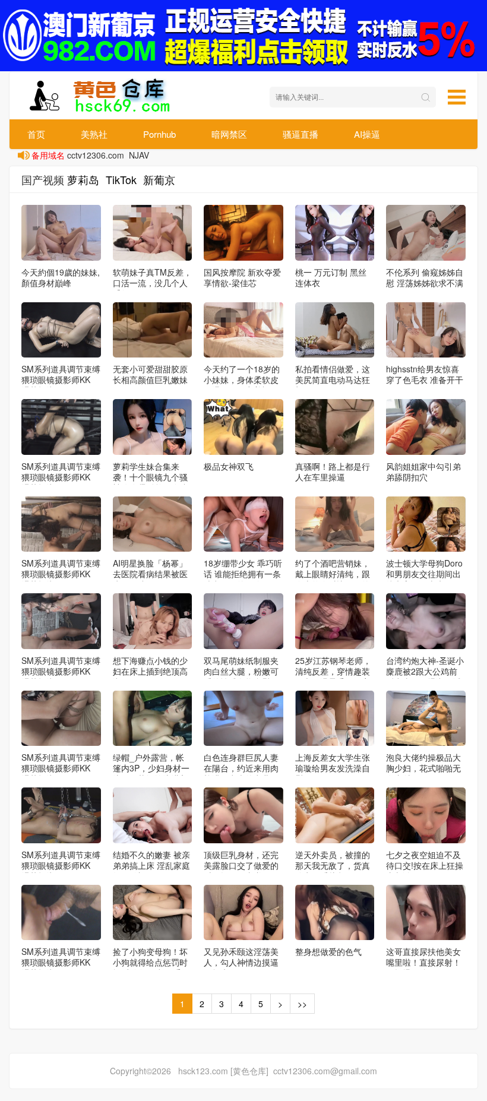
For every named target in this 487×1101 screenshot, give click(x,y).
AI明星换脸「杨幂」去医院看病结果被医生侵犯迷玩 (150, 573)
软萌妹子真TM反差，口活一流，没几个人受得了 (152, 282)
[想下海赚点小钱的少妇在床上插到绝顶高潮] (152, 621)
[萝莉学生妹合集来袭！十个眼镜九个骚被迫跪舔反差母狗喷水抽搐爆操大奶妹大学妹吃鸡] (152, 427)
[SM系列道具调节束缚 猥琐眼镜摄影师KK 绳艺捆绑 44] (61, 621)
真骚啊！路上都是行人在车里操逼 (332, 471)
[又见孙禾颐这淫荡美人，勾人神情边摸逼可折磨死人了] (243, 913)
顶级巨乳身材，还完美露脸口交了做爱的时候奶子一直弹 (241, 865)
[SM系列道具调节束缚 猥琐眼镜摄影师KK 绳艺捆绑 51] (61, 330)
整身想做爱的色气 (328, 951)
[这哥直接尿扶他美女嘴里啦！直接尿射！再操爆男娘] (426, 913)
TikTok (121, 179)
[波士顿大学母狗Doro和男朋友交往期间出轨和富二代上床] (426, 524)
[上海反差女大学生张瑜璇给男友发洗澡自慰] (335, 718)
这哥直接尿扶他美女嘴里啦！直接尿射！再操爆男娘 (423, 962)
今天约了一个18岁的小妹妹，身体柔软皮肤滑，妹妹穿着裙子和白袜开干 (242, 385)
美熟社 (94, 134)
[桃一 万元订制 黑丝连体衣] (335, 233)
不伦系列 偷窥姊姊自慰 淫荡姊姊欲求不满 (424, 277)
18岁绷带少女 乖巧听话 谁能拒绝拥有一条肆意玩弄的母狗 (243, 573)
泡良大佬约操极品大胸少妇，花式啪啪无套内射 (423, 767)
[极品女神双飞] (243, 427)
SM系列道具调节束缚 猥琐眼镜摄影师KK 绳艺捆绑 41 (60, 962)
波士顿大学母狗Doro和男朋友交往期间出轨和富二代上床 (424, 573)
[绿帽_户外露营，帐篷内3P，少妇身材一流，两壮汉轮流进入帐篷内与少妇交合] (152, 718)
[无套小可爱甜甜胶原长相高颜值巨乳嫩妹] (152, 330)
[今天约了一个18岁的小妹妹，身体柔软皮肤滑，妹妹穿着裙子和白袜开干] (243, 330)
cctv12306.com (95, 155)
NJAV (139, 155)
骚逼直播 (300, 134)
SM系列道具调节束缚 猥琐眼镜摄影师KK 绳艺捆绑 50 (60, 476)
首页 (36, 134)
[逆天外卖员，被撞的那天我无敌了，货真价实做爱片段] (335, 815)
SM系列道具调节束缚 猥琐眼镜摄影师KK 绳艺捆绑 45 (60, 573)
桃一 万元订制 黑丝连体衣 (330, 277)
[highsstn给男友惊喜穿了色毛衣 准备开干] (426, 330)
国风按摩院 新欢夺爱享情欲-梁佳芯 (242, 277)
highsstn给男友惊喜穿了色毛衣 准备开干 (424, 374)
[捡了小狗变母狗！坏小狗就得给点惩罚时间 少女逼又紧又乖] (152, 913)
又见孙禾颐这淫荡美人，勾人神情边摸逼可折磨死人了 (241, 962)
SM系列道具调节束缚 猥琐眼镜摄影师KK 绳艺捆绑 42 (60, 865)
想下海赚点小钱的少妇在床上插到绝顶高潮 (150, 671)
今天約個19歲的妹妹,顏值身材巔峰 (60, 277)
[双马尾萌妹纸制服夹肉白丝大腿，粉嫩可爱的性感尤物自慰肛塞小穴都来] (243, 621)
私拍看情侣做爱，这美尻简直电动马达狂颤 (332, 379)
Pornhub (159, 134)
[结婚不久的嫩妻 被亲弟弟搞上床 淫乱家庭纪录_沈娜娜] (152, 815)
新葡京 (159, 179)
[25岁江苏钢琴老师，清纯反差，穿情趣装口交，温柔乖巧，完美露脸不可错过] (335, 621)
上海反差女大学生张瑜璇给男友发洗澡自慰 (332, 767)
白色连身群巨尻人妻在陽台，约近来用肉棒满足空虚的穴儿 (241, 767)
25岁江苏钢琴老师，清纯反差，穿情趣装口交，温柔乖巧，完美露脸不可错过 (333, 676)
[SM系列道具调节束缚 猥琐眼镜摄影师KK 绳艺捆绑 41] (61, 913)
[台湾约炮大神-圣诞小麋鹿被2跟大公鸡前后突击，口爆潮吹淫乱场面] (426, 621)
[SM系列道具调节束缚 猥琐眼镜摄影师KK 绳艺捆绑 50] (61, 427)
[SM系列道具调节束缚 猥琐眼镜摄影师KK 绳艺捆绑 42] (61, 815)
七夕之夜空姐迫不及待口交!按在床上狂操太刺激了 (424, 865)
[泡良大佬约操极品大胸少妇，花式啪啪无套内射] (426, 718)
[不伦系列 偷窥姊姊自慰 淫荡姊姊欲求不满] (426, 233)
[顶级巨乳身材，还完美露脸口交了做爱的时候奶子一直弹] (243, 815)
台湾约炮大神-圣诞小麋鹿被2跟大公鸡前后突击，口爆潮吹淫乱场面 (425, 676)
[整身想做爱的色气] (335, 913)
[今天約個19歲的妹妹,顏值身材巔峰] (61, 233)
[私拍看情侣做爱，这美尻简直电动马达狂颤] (335, 330)
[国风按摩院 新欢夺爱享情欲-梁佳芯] (243, 233)
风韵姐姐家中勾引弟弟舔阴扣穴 (423, 471)
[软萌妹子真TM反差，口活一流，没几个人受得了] (152, 233)
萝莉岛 (83, 179)
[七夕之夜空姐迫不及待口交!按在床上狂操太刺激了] (426, 815)
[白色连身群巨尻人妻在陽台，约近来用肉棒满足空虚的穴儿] (243, 718)
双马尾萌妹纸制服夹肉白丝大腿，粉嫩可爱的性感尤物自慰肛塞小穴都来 (241, 676)
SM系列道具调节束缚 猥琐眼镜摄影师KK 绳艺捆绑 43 (60, 767)
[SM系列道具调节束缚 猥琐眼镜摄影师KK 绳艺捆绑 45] (61, 524)
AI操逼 (367, 134)
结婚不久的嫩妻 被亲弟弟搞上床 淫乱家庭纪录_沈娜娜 (151, 865)
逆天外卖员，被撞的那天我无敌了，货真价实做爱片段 (332, 865)
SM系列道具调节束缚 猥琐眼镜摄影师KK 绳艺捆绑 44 (60, 671)
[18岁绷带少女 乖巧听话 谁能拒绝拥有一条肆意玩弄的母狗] (243, 524)
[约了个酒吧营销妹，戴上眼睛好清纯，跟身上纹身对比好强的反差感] (335, 524)
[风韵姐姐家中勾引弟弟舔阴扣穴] (426, 427)
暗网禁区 (229, 134)
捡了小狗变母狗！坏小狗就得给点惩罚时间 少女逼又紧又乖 (150, 962)
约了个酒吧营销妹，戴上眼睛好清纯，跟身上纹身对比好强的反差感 (332, 579)
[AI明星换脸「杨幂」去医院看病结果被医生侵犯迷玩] (152, 524)
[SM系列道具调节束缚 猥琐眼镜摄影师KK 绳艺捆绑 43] (61, 718)
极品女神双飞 (229, 466)
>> (302, 1004)
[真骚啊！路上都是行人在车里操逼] (335, 427)
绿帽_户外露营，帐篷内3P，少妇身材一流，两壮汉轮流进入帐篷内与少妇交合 (151, 773)
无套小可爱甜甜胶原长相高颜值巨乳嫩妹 (150, 374)
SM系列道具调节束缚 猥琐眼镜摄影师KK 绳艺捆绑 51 (60, 379)
